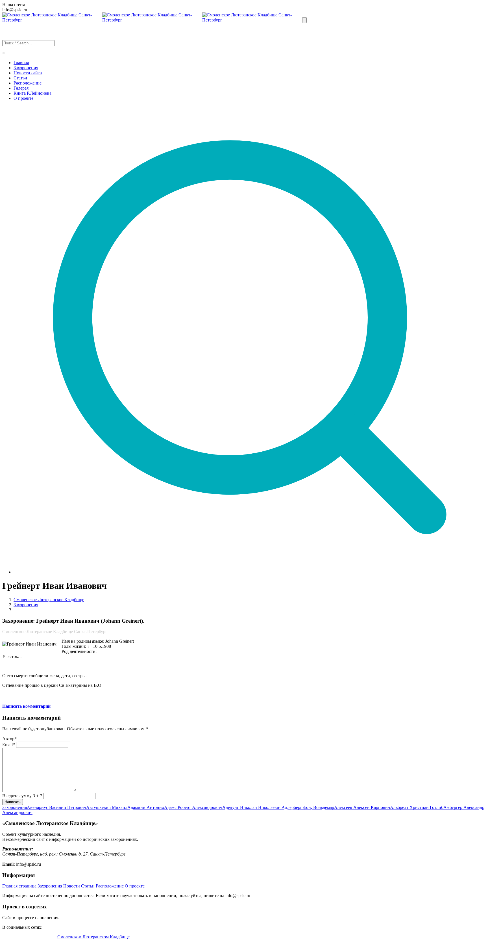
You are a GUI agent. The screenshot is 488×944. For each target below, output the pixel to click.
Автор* (9, 738)
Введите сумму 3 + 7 (22, 795)
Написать (13, 802)
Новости (71, 886)
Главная (21, 62)
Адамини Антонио (145, 807)
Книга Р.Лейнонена (32, 93)
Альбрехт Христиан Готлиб (416, 807)
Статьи (20, 77)
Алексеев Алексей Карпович (362, 807)
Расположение (28, 83)
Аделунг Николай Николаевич (252, 807)
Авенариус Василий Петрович (56, 807)
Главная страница (19, 886)
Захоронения (26, 67)
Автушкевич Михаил (106, 807)
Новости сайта (28, 72)
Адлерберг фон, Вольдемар (308, 807)
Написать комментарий (26, 706)
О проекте (23, 98)
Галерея (21, 88)
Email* (8, 744)
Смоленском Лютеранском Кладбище (93, 936)
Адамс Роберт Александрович (193, 807)
